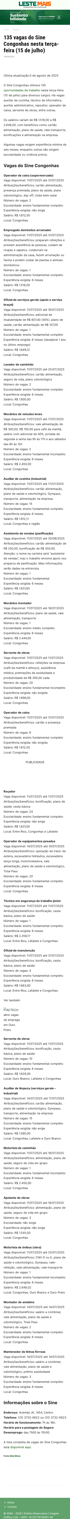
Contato (12, 1506)
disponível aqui (20, 1447)
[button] (6, 5)
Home (10, 1502)
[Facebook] (7, 64)
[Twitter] (15, 64)
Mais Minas (15, 1456)
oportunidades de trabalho (22, 90)
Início (6, 29)
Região (16, 29)
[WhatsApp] (23, 64)
